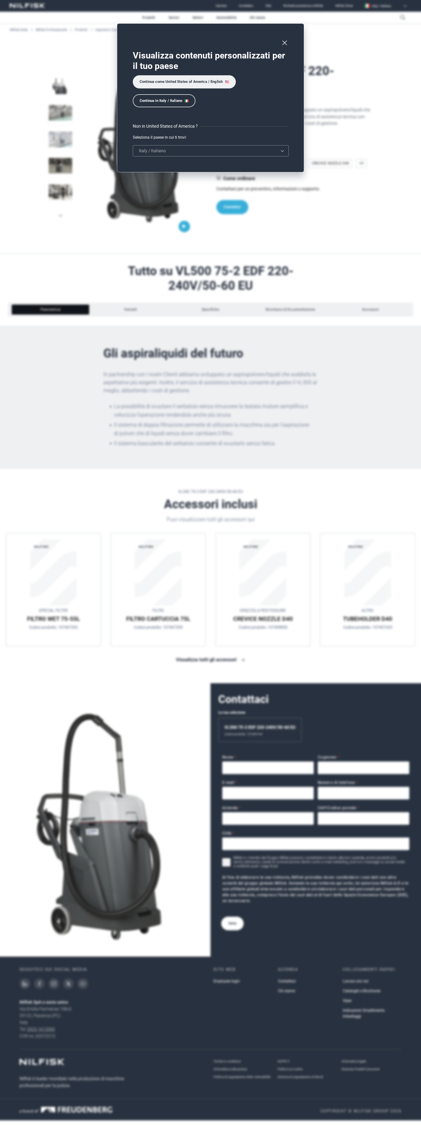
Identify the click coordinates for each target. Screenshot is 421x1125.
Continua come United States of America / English (181, 81)
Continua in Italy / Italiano (161, 100)
